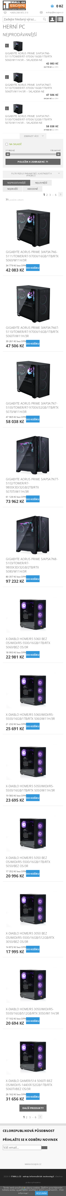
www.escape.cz (33, 1164)
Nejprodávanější (16, 182)
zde (31, 1193)
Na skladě (15, 144)
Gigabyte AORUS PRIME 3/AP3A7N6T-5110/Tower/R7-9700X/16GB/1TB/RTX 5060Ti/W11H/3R (28, 88)
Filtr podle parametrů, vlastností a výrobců (31, 174)
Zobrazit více (31, 136)
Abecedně (32, 188)
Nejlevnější (41, 182)
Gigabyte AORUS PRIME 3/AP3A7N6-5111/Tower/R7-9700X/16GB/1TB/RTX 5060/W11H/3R (28, 56)
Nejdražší (12, 188)
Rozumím (41, 1193)
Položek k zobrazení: (33, 161)
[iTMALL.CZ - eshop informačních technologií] (14, 5)
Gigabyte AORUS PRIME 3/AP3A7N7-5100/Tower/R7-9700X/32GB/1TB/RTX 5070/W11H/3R (28, 119)
